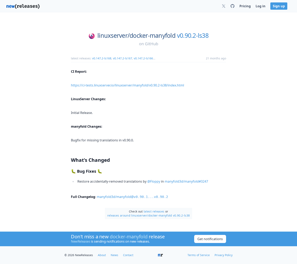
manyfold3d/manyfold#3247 (186, 181)
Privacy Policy (224, 255)
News (114, 255)
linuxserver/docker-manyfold (136, 35)
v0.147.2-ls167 (122, 58)
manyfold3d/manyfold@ (132, 197)
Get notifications (210, 239)
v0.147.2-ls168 (101, 58)
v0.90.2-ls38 (193, 35)
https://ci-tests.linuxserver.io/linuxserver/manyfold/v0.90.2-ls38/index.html (127, 85)
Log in (260, 6)
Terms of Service (198, 255)
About (102, 255)
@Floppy (153, 181)
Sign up (279, 6)
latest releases (154, 211)
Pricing (245, 6)
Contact (128, 255)
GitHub (151, 43)
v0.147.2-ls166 (143, 58)
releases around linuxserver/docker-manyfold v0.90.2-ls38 (148, 215)
